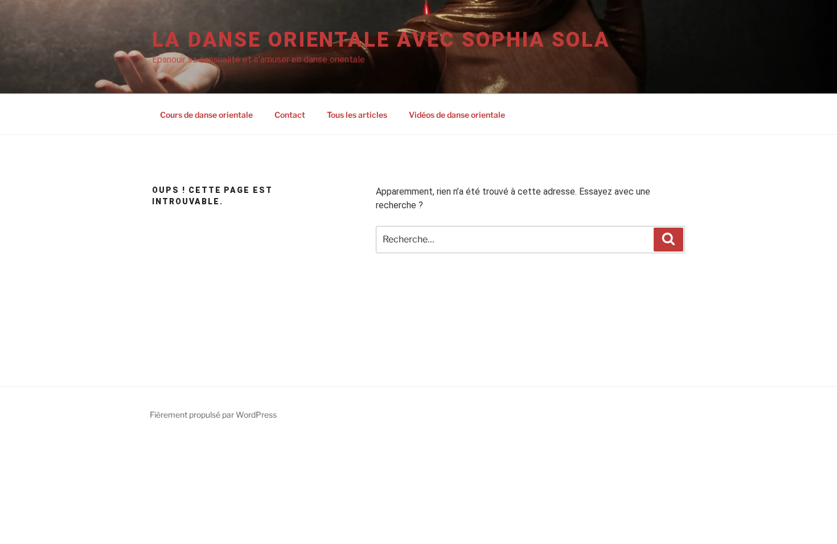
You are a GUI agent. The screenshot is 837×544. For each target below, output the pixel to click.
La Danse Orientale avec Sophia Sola (381, 40)
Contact (289, 114)
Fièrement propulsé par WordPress (213, 414)
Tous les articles (357, 114)
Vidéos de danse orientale (457, 114)
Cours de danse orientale (206, 114)
